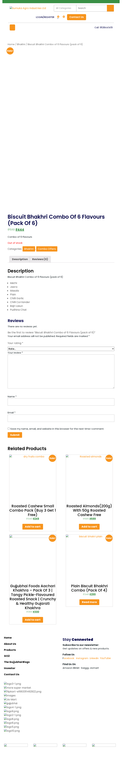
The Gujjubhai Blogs (17, 662)
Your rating (15, 343)
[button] (61, 735)
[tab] (19, 259)
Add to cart (33, 526)
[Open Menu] (12, 27)
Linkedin (94, 658)
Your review (15, 352)
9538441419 (106, 27)
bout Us (11, 644)
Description (20, 259)
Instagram (81, 658)
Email (11, 412)
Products (10, 650)
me (9, 638)
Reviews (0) (40, 259)
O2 (8, 656)
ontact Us (13, 674)
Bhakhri (21, 44)
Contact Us (75, 16)
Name (12, 396)
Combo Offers (47, 249)
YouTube (105, 658)
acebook (69, 658)
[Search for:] (91, 8)
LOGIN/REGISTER (45, 17)
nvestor (10, 668)
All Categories (63, 8)
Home (11, 44)
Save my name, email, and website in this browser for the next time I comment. (57, 428)
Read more (89, 602)
